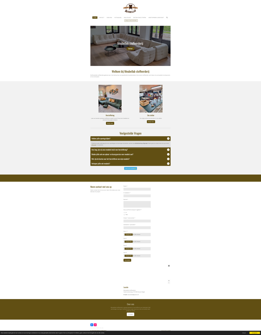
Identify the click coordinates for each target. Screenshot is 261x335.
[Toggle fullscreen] (169, 266)
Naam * (125, 186)
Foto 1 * (125, 231)
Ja (126, 212)
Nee (127, 214)
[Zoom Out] (169, 283)
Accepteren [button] (254, 333)
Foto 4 (125, 252)
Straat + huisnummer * (129, 218)
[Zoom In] (169, 281)
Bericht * (125, 199)
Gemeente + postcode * (129, 224)
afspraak (93, 145)
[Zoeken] (167, 17)
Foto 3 (125, 245)
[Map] (147, 274)
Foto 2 (125, 238)
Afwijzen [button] (244, 333)
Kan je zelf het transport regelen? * (132, 210)
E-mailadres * (126, 193)
